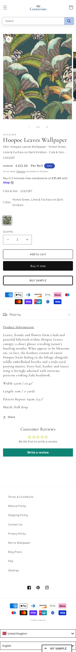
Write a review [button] (38, 452)
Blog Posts (15, 552)
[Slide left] (29, 127)
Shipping (20, 171)
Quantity (8, 231)
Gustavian (41, 620)
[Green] (7, 220)
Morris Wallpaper (19, 543)
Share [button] (11, 417)
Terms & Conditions (21, 497)
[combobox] (38, 633)
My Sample (58, 648)
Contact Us (15, 524)
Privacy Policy (17, 533)
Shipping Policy (18, 515)
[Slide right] (47, 127)
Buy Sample (38, 280)
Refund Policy (17, 506)
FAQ (10, 561)
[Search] (69, 21)
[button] (5, 7)
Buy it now (38, 266)
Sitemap (13, 570)
